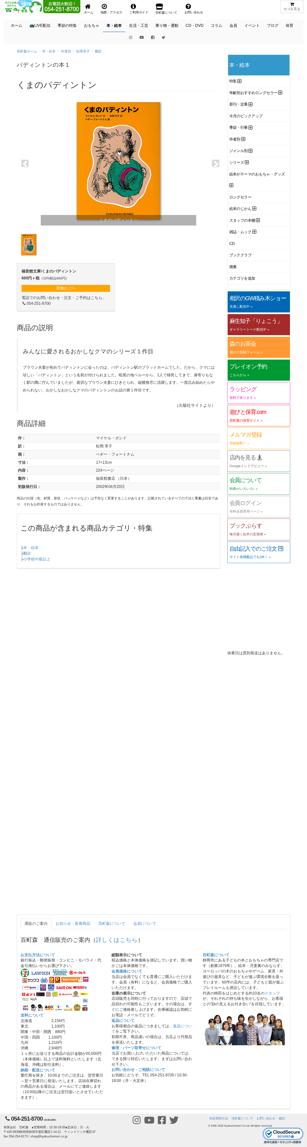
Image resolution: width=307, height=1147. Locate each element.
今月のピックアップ (246, 116)
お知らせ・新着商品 (73, 923)
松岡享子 (83, 51)
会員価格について (127, 971)
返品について (123, 1020)
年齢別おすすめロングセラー (253, 93)
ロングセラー (240, 197)
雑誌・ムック (240, 232)
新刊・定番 (238, 104)
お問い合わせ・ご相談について (138, 1070)
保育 (289, 25)
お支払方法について (38, 955)
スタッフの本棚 (242, 220)
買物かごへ (65, 288)
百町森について (111, 923)
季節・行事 (238, 127)
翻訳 (98, 51)
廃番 (233, 267)
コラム (216, 25)
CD (232, 244)
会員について (144, 923)
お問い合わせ (266, 1118)
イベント (252, 25)
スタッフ (272, 993)
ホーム (16, 25)
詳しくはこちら (117, 939)
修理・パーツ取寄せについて (136, 1048)
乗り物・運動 (166, 25)
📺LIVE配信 (40, 25)
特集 (233, 81)
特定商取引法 (218, 1118)
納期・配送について (38, 1070)
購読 (282, 1118)
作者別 (66, 51)
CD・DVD (195, 25)
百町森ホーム (27, 51)
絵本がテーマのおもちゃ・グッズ (257, 174)
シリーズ (236, 162)
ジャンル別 (238, 151)
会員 (233, 25)
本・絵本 (114, 25)
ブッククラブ (240, 255)
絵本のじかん (240, 209)
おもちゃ (91, 25)
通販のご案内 (35, 923)
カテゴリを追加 (242, 278)
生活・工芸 (138, 25)
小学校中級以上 (36, 559)
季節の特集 (67, 25)
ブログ (272, 25)
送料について (32, 1015)
